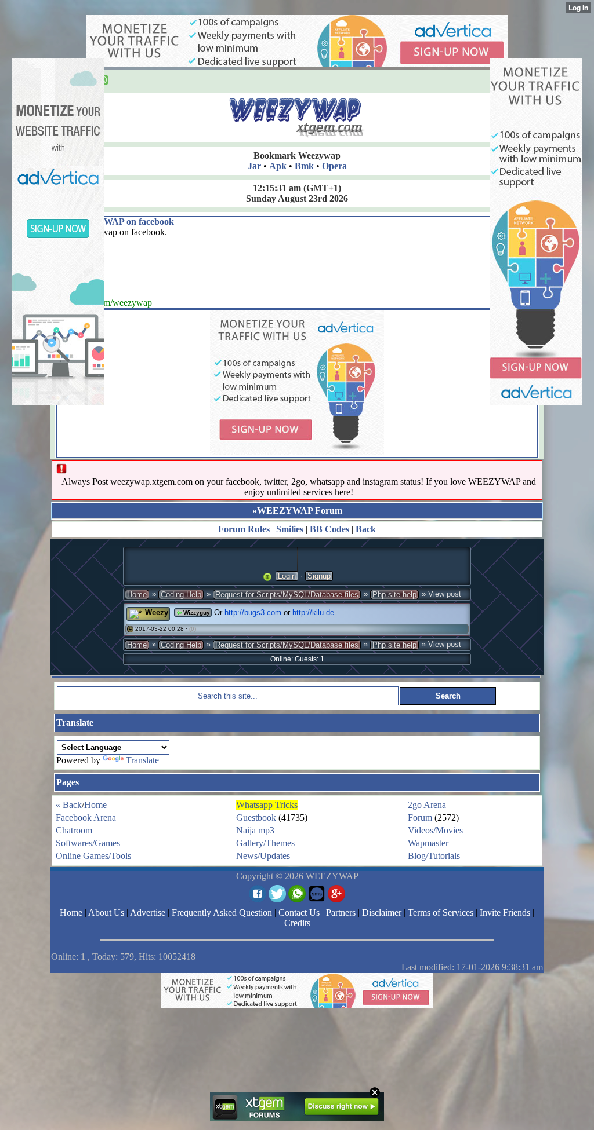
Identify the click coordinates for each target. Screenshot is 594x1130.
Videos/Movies (435, 830)
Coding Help (181, 594)
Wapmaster (428, 843)
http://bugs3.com (252, 612)
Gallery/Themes (265, 843)
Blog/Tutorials (434, 856)
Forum (420, 817)
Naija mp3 (255, 830)
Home (137, 594)
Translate (142, 760)
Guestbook (256, 817)
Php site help (394, 594)
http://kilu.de (313, 612)
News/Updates (263, 856)
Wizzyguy (196, 612)
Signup (319, 576)
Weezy (156, 612)
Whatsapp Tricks (267, 805)
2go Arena (427, 805)
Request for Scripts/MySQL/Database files (286, 594)
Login (287, 576)
